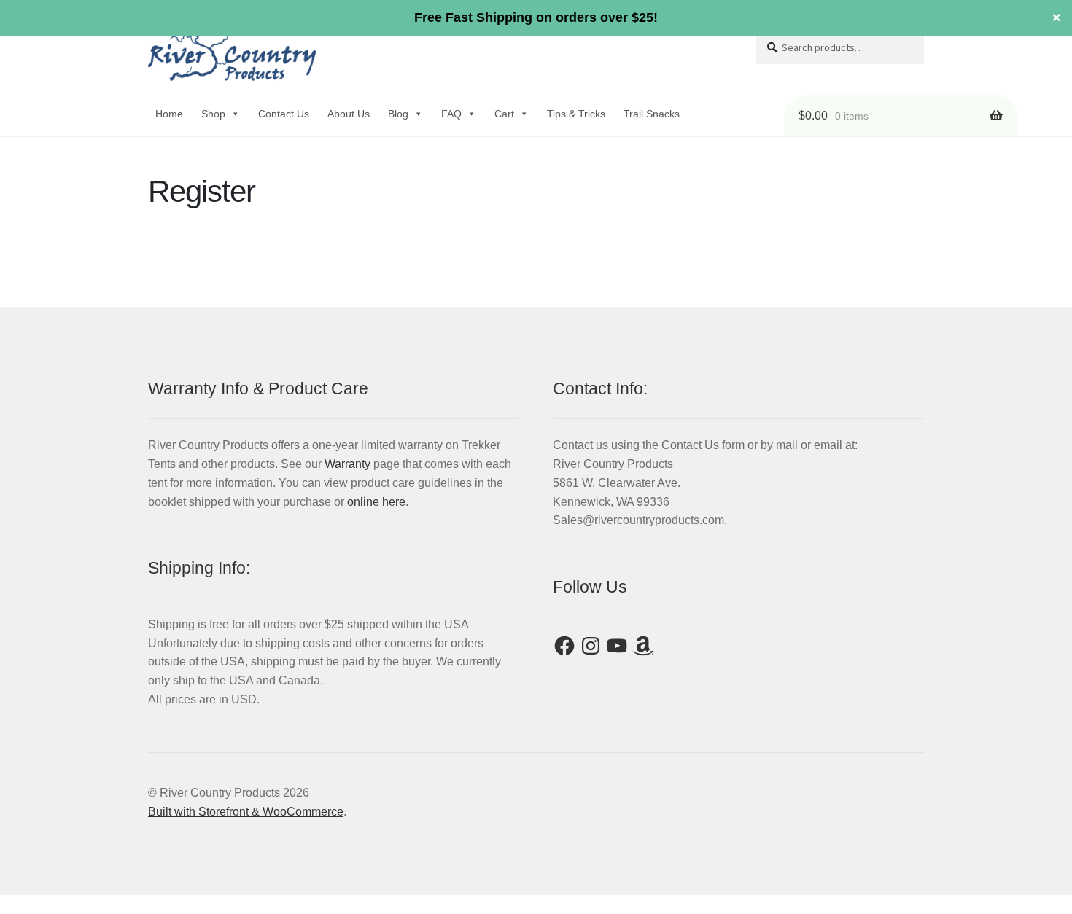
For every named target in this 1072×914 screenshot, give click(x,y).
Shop (213, 114)
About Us (348, 114)
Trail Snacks (652, 114)
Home (169, 114)
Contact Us (283, 114)
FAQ (451, 114)
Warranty (347, 464)
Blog (398, 114)
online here (376, 502)
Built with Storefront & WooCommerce (245, 811)
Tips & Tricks (576, 114)
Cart (504, 114)
